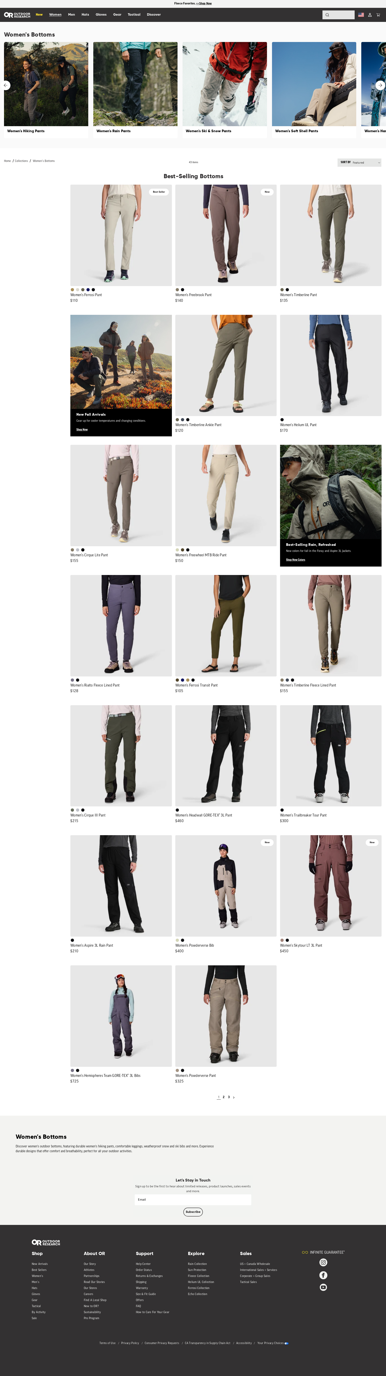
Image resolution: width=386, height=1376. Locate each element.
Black (93, 289)
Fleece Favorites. (185, 3)
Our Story (90, 1264)
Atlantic (182, 419)
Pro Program (91, 1318)
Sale (34, 1318)
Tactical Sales (248, 1282)
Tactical (36, 1306)
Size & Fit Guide (146, 1294)
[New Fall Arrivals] (121, 365)
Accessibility (244, 1343)
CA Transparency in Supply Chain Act (208, 1343)
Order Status (144, 1270)
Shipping (141, 1282)
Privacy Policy (130, 1343)
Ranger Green (82, 289)
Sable (177, 1070)
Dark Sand (72, 289)
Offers (140, 1300)
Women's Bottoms (44, 161)
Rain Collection (197, 1264)
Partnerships (92, 1276)
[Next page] (234, 1098)
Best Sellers (39, 1270)
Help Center (143, 1264)
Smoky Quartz (72, 680)
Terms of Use (108, 1343)
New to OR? (91, 1306)
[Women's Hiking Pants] (46, 90)
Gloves (36, 1294)
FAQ (138, 1306)
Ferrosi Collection (199, 1288)
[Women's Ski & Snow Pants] (225, 90)
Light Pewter (77, 289)
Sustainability (92, 1312)
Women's (37, 1276)
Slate (77, 549)
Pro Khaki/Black (177, 940)
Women (55, 14)
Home (7, 161)
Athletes (89, 1270)
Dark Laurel (72, 810)
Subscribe (193, 1212)
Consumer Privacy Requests (162, 1343)
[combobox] (338, 14)
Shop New (82, 429)
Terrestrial (282, 940)
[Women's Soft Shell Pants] (314, 90)
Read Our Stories (94, 1282)
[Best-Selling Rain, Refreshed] (331, 495)
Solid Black (82, 549)
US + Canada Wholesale (255, 1264)
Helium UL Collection (201, 1282)
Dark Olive (182, 549)
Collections (21, 161)
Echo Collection (197, 1294)
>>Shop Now (204, 3)
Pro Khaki (177, 549)
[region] (193, 4)
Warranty (142, 1288)
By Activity (39, 1312)
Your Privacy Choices (271, 1343)
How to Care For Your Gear (152, 1312)
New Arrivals (40, 1264)
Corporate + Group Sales (255, 1276)
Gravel (177, 289)
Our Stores (90, 1288)
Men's (35, 1282)
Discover (154, 14)
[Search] (316, 14)
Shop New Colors (295, 560)
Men (71, 14)
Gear (35, 1300)
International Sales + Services (258, 1270)
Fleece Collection (198, 1276)
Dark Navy (88, 289)
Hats (34, 1288)
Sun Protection (197, 1270)
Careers (88, 1294)
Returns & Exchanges (149, 1276)
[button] (378, 14)
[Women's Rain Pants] (135, 90)
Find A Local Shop (95, 1300)
